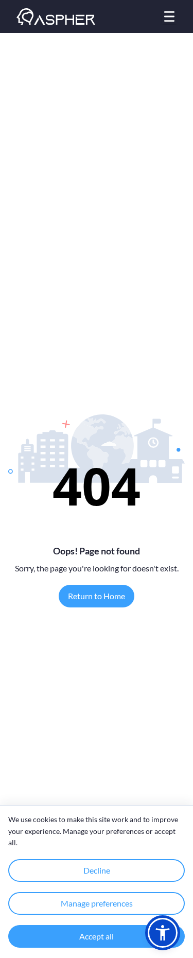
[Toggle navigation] (169, 16)
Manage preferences (97, 903)
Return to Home (96, 596)
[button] (163, 933)
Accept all (96, 936)
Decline (96, 870)
